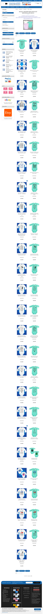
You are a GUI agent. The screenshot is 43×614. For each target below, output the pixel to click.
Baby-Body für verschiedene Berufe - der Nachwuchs (22, 479)
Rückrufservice (5, 596)
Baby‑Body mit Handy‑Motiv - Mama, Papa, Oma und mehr (22, 295)
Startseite (11, 0)
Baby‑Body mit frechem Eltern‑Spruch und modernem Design (22, 275)
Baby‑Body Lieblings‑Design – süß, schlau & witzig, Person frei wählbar (22, 92)
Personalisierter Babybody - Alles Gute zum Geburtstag (34, 295)
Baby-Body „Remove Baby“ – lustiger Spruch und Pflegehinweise (34, 418)
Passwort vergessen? (5, 25)
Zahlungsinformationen (18, 0)
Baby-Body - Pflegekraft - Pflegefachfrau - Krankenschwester (34, 541)
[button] (16, 33)
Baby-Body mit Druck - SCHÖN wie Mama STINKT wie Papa (22, 152)
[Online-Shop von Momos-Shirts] (15, 3)
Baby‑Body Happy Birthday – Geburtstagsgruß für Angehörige (22, 336)
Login (40, 0)
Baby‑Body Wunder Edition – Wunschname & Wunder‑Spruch (22, 418)
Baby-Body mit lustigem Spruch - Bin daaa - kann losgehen (22, 173)
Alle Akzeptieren (37, 609)
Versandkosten (25, 0)
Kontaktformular (5, 590)
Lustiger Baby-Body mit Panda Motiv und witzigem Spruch (22, 132)
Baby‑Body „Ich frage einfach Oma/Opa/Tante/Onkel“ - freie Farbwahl (34, 214)
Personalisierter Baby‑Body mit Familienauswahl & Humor (22, 254)
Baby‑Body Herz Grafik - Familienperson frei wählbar (34, 438)
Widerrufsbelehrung (36, 591)
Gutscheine (30, 0)
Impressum (4, 589)
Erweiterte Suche (8, 34)
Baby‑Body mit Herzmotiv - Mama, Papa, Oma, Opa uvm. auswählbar (22, 459)
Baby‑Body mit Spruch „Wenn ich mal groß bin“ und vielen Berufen (22, 71)
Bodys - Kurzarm (4, 11)
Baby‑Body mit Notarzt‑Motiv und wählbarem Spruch (22, 540)
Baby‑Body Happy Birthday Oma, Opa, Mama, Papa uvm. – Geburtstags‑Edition (34, 337)
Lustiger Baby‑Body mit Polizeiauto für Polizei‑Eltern (22, 499)
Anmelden (8, 44)
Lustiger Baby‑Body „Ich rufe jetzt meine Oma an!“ (34, 275)
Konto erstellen (4, 23)
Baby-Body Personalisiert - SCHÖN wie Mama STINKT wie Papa (34, 132)
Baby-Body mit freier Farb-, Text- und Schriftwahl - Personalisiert (34, 51)
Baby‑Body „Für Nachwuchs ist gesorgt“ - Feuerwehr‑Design (22, 520)
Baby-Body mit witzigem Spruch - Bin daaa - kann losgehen (34, 152)
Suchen (8, 32)
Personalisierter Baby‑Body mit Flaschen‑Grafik (34, 173)
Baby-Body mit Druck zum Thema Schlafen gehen (34, 357)
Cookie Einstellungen (6, 601)
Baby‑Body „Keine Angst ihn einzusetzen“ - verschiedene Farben (22, 214)
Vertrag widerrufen (36, 589)
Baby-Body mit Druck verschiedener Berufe (34, 459)
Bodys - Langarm (4, 12)
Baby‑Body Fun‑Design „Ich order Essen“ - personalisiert (22, 193)
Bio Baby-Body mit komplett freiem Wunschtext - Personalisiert (22, 51)
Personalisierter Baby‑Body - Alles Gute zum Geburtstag (22, 316)
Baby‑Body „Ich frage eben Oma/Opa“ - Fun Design (34, 234)
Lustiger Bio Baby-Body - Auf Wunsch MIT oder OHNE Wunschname (34, 92)
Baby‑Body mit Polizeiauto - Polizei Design (34, 479)
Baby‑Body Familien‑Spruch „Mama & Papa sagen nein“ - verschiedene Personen (22, 234)
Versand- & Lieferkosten (6, 598)
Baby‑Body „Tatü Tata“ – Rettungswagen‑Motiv (34, 520)
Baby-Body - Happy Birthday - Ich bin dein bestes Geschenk (22, 357)
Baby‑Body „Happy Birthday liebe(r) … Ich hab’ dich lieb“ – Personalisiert (34, 316)
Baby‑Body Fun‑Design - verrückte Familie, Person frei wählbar (34, 194)
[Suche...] (6, 3)
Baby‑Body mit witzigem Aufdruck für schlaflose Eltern (22, 397)
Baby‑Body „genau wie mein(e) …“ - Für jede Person (34, 71)
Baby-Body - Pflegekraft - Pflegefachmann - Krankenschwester (21, 561)
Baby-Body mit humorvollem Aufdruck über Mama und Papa (34, 254)
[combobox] (22, 33)
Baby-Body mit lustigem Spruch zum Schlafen (22, 377)
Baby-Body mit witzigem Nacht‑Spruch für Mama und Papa (34, 377)
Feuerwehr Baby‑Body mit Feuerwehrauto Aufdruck (34, 499)
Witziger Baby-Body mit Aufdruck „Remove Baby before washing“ (22, 439)
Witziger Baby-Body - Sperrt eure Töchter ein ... (22, 112)
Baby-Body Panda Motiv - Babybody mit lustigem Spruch (34, 112)
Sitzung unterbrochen (6, 600)
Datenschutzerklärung (5, 612)
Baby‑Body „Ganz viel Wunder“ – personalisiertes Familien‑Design (34, 398)
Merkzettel (35, 0)
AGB (3, 593)
